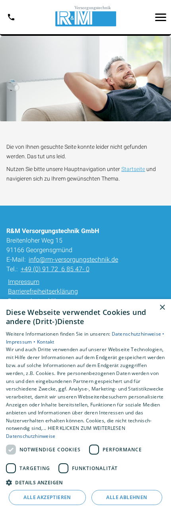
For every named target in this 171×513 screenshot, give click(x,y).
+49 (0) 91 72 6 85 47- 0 (55, 269)
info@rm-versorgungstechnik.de (73, 259)
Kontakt (45, 341)
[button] (161, 17)
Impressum (23, 282)
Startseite (133, 169)
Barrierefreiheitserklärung (43, 291)
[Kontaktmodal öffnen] (11, 17)
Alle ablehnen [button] (126, 497)
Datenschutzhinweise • (138, 333)
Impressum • (21, 341)
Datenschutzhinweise (31, 436)
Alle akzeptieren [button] (47, 497)
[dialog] (85, 406)
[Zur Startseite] (85, 17)
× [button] (162, 308)
